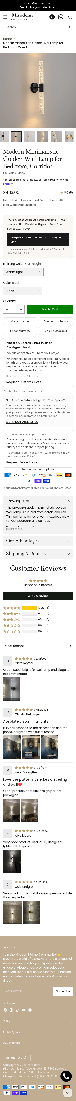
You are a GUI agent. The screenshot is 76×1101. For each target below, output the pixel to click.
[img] (24, 658)
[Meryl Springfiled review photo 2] (29, 810)
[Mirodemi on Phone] (52, 17)
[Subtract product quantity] (6, 309)
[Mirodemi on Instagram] (11, 1011)
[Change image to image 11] (56, 136)
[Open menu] (5, 17)
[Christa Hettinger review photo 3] (49, 747)
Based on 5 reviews (38, 585)
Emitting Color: (22, 264)
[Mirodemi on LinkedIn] (30, 1011)
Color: (11, 283)
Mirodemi (34, 1065)
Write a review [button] (38, 596)
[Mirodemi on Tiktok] (17, 1011)
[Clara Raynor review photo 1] (11, 689)
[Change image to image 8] (16, 136)
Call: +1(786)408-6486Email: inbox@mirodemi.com (38, 5)
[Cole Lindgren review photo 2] (31, 912)
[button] (11, 608)
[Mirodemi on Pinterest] (5, 1011)
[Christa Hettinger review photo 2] (31, 747)
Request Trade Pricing (22, 462)
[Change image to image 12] (69, 136)
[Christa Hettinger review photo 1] (12, 747)
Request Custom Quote (24, 382)
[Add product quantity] (20, 309)
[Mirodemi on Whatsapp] (61, 17)
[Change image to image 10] (42, 136)
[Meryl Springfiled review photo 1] (11, 810)
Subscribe (63, 991)
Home (7, 39)
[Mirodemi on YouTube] (23, 1011)
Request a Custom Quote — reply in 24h (36, 239)
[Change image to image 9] (29, 136)
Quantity (9, 301)
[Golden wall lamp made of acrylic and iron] (38, 90)
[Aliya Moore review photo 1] (12, 861)
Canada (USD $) (15, 1058)
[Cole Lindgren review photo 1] (12, 912)
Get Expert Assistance (22, 422)
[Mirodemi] (22, 16)
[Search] (68, 27)
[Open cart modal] (70, 17)
